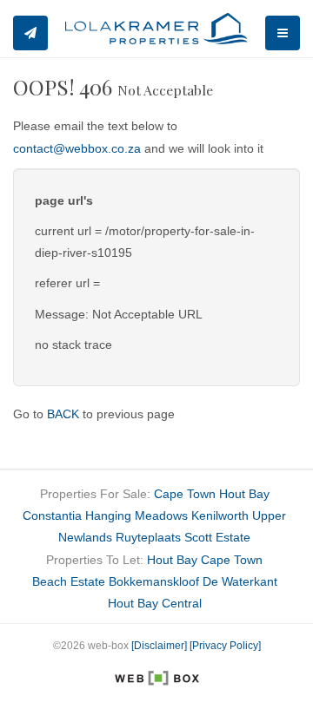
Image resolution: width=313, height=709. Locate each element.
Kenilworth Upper (238, 515)
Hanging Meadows (136, 515)
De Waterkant (240, 581)
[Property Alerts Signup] (30, 33)
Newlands (85, 537)
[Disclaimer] (159, 646)
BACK (63, 414)
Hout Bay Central (155, 603)
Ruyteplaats (148, 537)
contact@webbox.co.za (77, 148)
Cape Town (185, 494)
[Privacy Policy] (225, 646)
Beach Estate (68, 581)
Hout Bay (244, 494)
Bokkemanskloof (154, 581)
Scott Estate (217, 537)
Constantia (52, 515)
